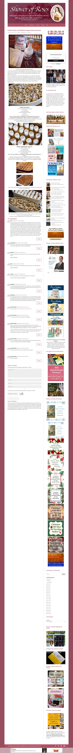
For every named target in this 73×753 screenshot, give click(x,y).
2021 (48, 590)
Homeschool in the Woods (55, 344)
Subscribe (55, 60)
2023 (48, 587)
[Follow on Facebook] (55, 746)
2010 (49, 608)
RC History (58, 348)
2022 (48, 588)
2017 (49, 597)
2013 (49, 603)
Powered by (53, 63)
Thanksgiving (22, 32)
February (50, 582)
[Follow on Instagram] (61, 746)
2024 (48, 585)
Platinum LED (53, 347)
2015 (49, 600)
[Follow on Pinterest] (58, 746)
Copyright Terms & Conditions (56, 736)
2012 (49, 605)
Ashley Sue (12, 295)
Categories (48, 620)
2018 (48, 595)
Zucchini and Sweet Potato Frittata (20, 330)
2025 (48, 584)
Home (26, 25)
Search (63, 574)
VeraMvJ (12, 284)
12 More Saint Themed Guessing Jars (57, 213)
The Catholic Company (57, 343)
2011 (49, 607)
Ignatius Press (50, 343)
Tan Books (49, 347)
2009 (49, 610)
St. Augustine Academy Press (59, 346)
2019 (48, 593)
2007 (49, 613)
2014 (49, 602)
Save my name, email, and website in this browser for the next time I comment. (21, 390)
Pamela (12, 252)
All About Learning (62, 342)
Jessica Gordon (13, 307)
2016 (49, 598)
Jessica (10, 32)
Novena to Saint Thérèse (55, 183)
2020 (48, 592)
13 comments (28, 32)
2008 (49, 611)
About (37, 25)
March (49, 580)
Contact (42, 25)
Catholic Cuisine (59, 112)
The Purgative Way (59, 347)
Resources (32, 25)
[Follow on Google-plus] (64, 746)
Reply (39, 239)
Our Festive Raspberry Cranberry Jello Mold (24, 308)
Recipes (18, 32)
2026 (48, 579)
